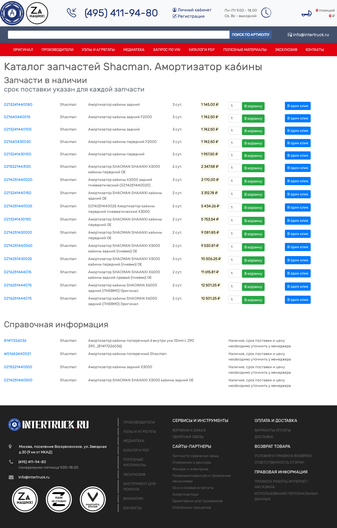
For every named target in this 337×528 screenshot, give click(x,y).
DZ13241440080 (18, 104)
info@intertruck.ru (310, 34)
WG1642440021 (17, 354)
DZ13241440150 (17, 193)
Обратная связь (188, 437)
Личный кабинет (194, 9)
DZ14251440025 (18, 206)
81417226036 (15, 340)
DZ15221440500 (18, 367)
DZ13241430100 (17, 154)
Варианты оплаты (273, 430)
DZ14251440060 (18, 245)
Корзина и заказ (189, 430)
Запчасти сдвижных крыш (195, 456)
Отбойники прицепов (191, 507)
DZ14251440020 (18, 179)
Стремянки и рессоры (191, 462)
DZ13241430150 (17, 219)
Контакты (315, 49)
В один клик (297, 106)
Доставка (264, 437)
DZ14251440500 (18, 380)
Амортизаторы (185, 494)
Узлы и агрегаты (98, 49)
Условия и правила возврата (283, 456)
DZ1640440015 (17, 117)
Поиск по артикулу (250, 34)
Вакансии (133, 498)
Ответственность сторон (279, 462)
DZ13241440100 (18, 129)
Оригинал (23, 49)
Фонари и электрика (190, 469)
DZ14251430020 (18, 232)
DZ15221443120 (17, 166)
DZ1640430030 (17, 142)
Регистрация (191, 16)
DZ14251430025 (18, 259)
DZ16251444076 (17, 272)
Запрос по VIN (166, 49)
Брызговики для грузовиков (197, 501)
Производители (57, 49)
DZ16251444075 (18, 285)
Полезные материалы (245, 49)
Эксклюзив (286, 49)
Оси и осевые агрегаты (193, 488)
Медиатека (134, 49)
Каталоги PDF (202, 49)
